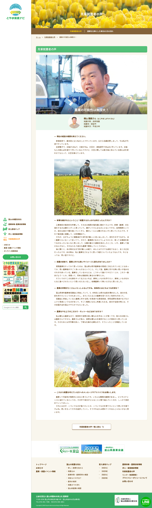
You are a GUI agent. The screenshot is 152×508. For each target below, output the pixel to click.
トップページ (41, 464)
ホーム (38, 37)
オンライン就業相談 (11, 251)
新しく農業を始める (75, 468)
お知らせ (7, 245)
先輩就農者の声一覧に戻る (90, 426)
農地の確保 (72, 481)
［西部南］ (104, 478)
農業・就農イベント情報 (12, 248)
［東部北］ (104, 468)
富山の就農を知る (73, 464)
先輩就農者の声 (76, 31)
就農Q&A (71, 471)
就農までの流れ (74, 485)
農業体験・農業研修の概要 (78, 474)
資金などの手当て (74, 478)
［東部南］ (104, 471)
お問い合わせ (127, 481)
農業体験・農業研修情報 (132, 464)
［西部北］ (104, 474)
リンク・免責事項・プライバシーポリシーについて (134, 476)
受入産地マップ (105, 464)
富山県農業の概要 (74, 488)
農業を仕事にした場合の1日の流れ (100, 31)
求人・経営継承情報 (130, 468)
